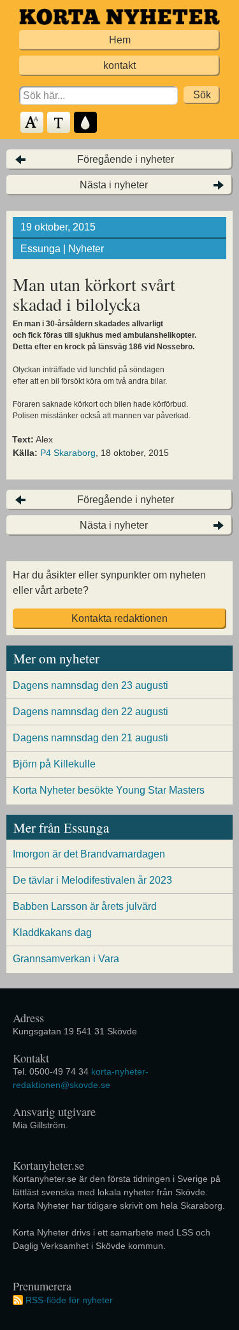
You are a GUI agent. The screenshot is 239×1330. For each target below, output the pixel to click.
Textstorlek (32, 123)
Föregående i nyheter (125, 159)
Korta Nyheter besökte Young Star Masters (109, 790)
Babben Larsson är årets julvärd (85, 906)
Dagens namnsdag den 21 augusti (90, 737)
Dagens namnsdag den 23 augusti (90, 685)
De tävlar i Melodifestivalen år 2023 (92, 880)
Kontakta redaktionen (119, 618)
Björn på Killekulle (54, 764)
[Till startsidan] (119, 16)
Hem (120, 39)
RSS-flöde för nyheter (69, 1300)
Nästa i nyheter (114, 184)
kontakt (119, 65)
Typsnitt (59, 123)
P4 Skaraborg (68, 453)
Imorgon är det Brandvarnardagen (89, 854)
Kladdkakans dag (52, 932)
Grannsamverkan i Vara (66, 958)
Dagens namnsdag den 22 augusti (90, 711)
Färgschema (86, 123)
